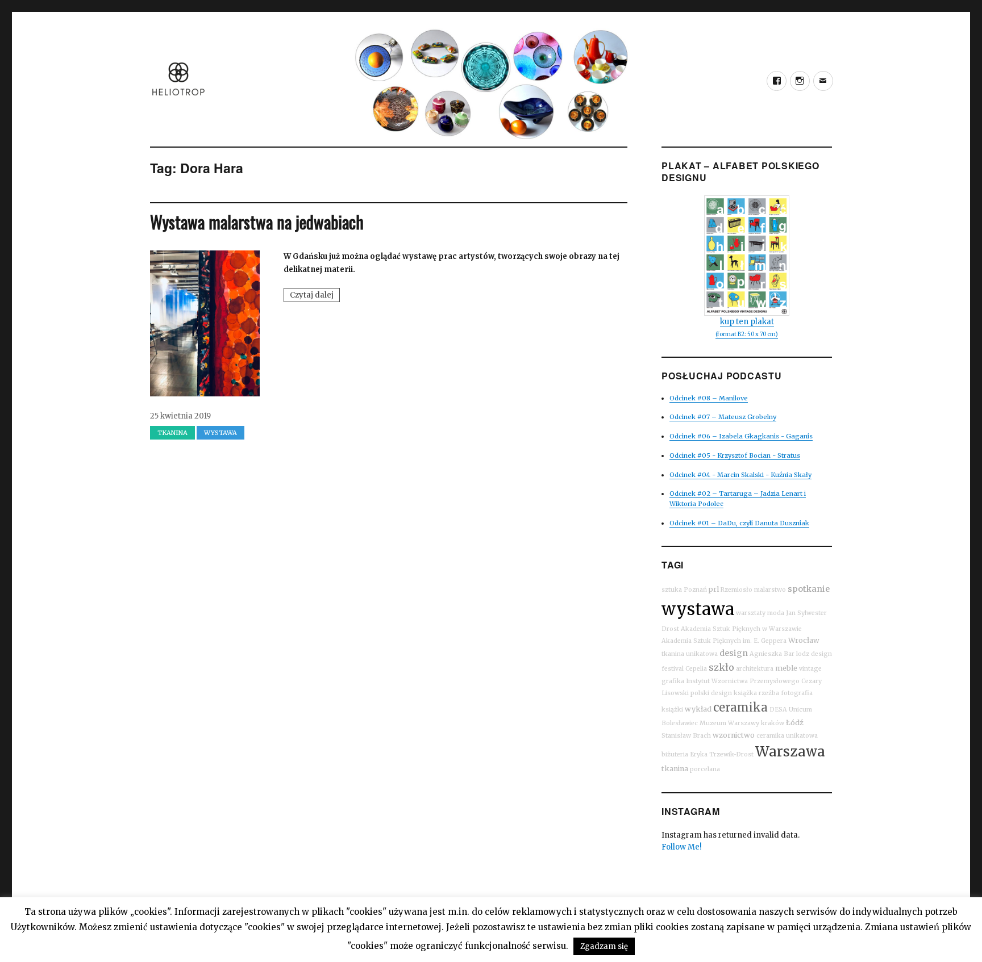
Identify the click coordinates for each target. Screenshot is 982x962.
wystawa (697, 609)
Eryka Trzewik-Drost (722, 754)
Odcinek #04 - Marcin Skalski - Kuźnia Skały (740, 475)
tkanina (674, 768)
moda (775, 613)
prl (714, 589)
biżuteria (674, 754)
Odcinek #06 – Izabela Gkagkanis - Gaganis (741, 436)
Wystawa (220, 433)
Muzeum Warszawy (729, 723)
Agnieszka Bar (772, 654)
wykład (698, 709)
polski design (711, 693)
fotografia (797, 693)
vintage (810, 668)
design (733, 653)
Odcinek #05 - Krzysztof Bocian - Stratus (734, 455)
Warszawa (790, 751)
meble (786, 668)
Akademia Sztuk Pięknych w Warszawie (741, 629)
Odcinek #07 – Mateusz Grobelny (722, 417)
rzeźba (769, 693)
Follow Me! (681, 847)
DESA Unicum (790, 709)
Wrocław (803, 640)
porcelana (705, 769)
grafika (672, 681)
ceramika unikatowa (787, 735)
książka (745, 693)
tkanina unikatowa (689, 654)
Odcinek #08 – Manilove (708, 398)
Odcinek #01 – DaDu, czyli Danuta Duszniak (739, 523)
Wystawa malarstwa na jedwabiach (257, 222)
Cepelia (696, 668)
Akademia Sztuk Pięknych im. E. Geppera (724, 641)
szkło (721, 667)
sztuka (671, 589)
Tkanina (172, 433)
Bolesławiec (679, 723)
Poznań (695, 589)
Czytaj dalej (315, 296)
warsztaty (750, 613)
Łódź (795, 722)
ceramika (740, 707)
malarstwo (770, 589)
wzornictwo (734, 735)
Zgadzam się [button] (604, 946)
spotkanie (809, 589)
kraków (772, 723)
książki (672, 709)
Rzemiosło (736, 589)
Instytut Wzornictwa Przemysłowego (743, 681)
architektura (754, 668)
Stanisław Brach (686, 735)
